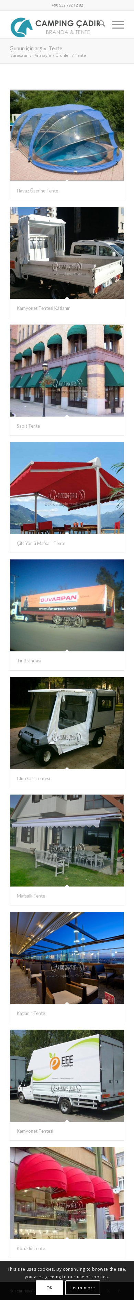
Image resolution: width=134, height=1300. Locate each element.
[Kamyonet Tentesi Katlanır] (67, 253)
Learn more (82, 1288)
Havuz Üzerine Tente (37, 190)
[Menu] (114, 24)
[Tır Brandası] (67, 605)
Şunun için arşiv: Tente (36, 48)
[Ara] (98, 24)
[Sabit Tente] (67, 371)
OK (49, 1288)
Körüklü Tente (31, 1248)
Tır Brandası (29, 660)
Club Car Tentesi (33, 778)
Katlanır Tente (31, 1013)
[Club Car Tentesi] (67, 723)
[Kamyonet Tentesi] (67, 1076)
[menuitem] (98, 24)
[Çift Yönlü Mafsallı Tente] (67, 488)
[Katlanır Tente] (67, 958)
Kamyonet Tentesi (35, 1131)
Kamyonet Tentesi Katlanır (43, 308)
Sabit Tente (28, 426)
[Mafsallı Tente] (67, 841)
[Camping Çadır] (55, 24)
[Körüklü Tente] (67, 1193)
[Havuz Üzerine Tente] (67, 135)
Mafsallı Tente (31, 896)
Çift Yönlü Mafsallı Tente (41, 543)
